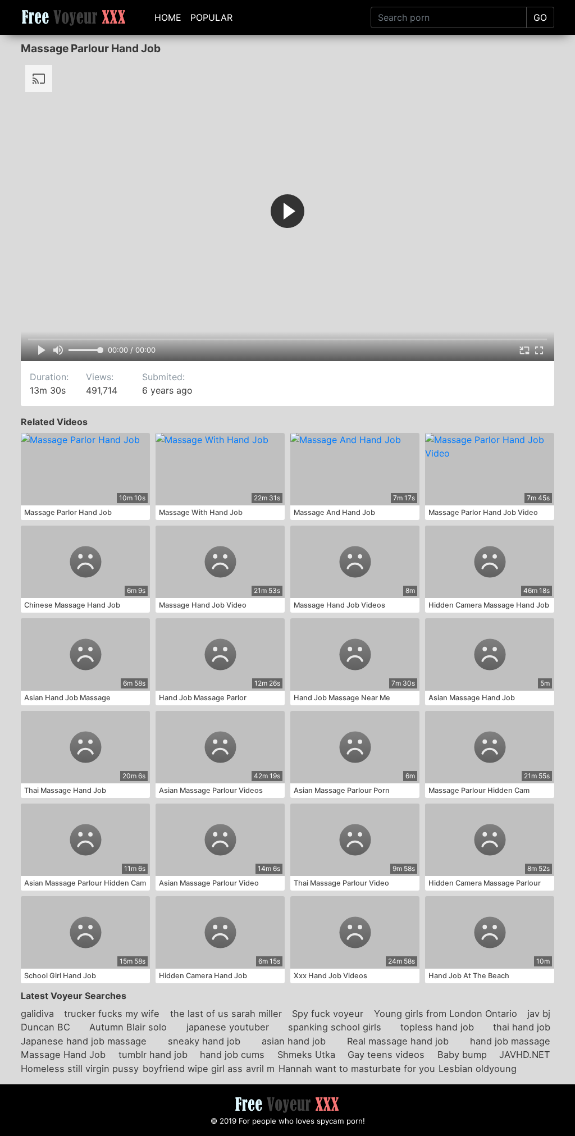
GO (540, 17)
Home (167, 17)
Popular (211, 17)
